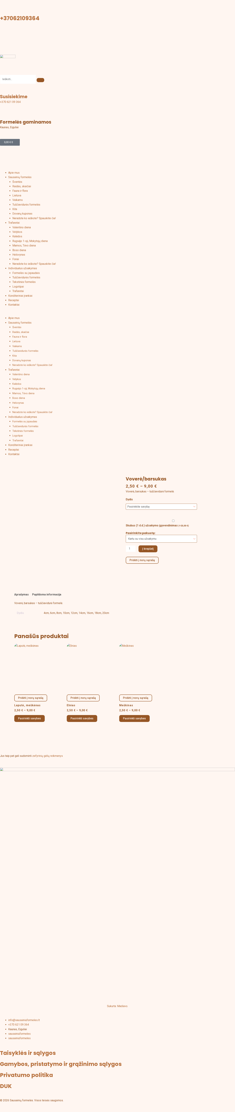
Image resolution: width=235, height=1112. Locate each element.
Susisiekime (13, 97)
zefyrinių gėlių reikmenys (47, 755)
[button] (117, 313)
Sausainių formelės (19, 177)
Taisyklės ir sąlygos (28, 1053)
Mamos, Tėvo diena (24, 245)
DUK (6, 1086)
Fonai (15, 259)
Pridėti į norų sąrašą (142, 560)
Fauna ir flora (20, 190)
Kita (14, 209)
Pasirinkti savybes (29, 718)
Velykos (17, 232)
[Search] (40, 80)
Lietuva (16, 195)
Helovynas (18, 254)
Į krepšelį (148, 548)
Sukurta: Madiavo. (117, 1006)
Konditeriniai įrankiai (20, 295)
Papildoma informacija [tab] (46, 594)
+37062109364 (19, 18)
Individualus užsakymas (22, 268)
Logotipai (18, 286)
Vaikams (17, 200)
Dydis (129, 499)
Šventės (17, 181)
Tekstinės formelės (24, 282)
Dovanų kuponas (22, 213)
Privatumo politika (26, 1075)
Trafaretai (14, 222)
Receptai (13, 300)
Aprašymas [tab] (21, 594)
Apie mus (14, 172)
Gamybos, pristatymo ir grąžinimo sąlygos (61, 1064)
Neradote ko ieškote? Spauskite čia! (34, 218)
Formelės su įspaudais (26, 273)
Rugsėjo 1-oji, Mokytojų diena (30, 241)
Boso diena (19, 250)
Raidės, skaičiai (21, 186)
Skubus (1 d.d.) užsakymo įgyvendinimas (157, 525)
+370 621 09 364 (10, 102)
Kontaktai (13, 304)
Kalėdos (17, 236)
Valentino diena (21, 227)
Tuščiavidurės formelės (26, 204)
